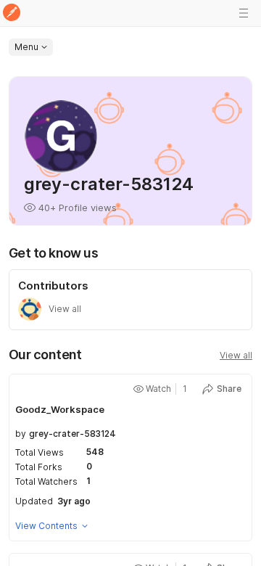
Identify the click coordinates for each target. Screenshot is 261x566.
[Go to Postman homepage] (11, 13)
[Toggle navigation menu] (243, 13)
